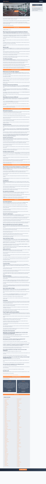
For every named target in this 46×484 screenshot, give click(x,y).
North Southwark (7, 441)
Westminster (6, 431)
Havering (18, 466)
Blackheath (6, 451)
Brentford (6, 442)
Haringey (18, 429)
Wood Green (18, 439)
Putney (5, 406)
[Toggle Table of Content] (9, 29)
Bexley (18, 444)
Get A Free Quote (16, 394)
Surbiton (6, 419)
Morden (6, 401)
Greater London (19, 409)
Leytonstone (18, 440)
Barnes (5, 417)
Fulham (6, 413)
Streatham (6, 402)
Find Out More (16, 199)
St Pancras (6, 449)
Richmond (6, 425)
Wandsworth (6, 403)
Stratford (18, 419)
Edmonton (18, 453)
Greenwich (6, 450)
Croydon (6, 416)
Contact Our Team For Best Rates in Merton (16, 108)
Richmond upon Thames (8, 429)
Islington (6, 461)
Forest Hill (6, 427)
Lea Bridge (18, 417)
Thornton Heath (7, 404)
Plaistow (18, 420)
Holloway (18, 405)
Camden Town (6, 453)
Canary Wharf (6, 463)
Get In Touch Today (16, 27)
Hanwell (6, 462)
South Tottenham (19, 427)
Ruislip (18, 452)
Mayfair (6, 437)
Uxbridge (18, 454)
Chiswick (6, 430)
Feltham (18, 404)
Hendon (18, 421)
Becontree (18, 456)
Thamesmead (19, 442)
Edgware (18, 445)
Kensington (6, 428)
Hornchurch (18, 464)
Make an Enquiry (23, 469)
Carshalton (6, 405)
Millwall (6, 452)
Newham (18, 430)
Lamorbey (18, 433)
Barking (18, 441)
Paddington (6, 440)
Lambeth (6, 414)
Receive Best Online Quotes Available (16, 69)
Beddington (6, 407)
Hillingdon (18, 432)
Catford (6, 443)
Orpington (18, 431)
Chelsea (6, 418)
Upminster (18, 465)
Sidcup (18, 428)
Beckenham (6, 438)
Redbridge (18, 451)
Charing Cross (6, 439)
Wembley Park (19, 416)
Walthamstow (19, 443)
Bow (17, 407)
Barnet (18, 455)
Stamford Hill (18, 418)
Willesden (6, 464)
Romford (18, 463)
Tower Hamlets (6, 465)
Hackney (18, 408)
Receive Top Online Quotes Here (16, 376)
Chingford (18, 457)
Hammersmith (6, 426)
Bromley (18, 406)
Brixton (5, 415)
